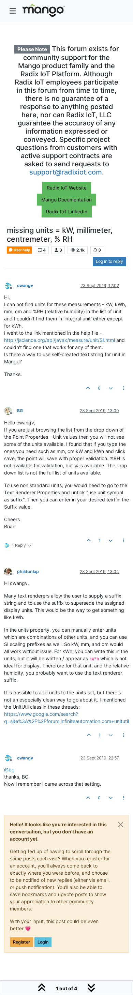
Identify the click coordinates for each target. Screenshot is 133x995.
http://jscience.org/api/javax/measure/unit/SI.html (59, 340)
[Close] (121, 824)
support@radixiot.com (65, 172)
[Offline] (10, 285)
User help (21, 250)
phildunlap (28, 571)
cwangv (25, 285)
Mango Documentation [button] (66, 199)
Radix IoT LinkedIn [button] (66, 211)
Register (21, 942)
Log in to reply (109, 261)
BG (20, 410)
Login (43, 942)
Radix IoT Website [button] (67, 188)
